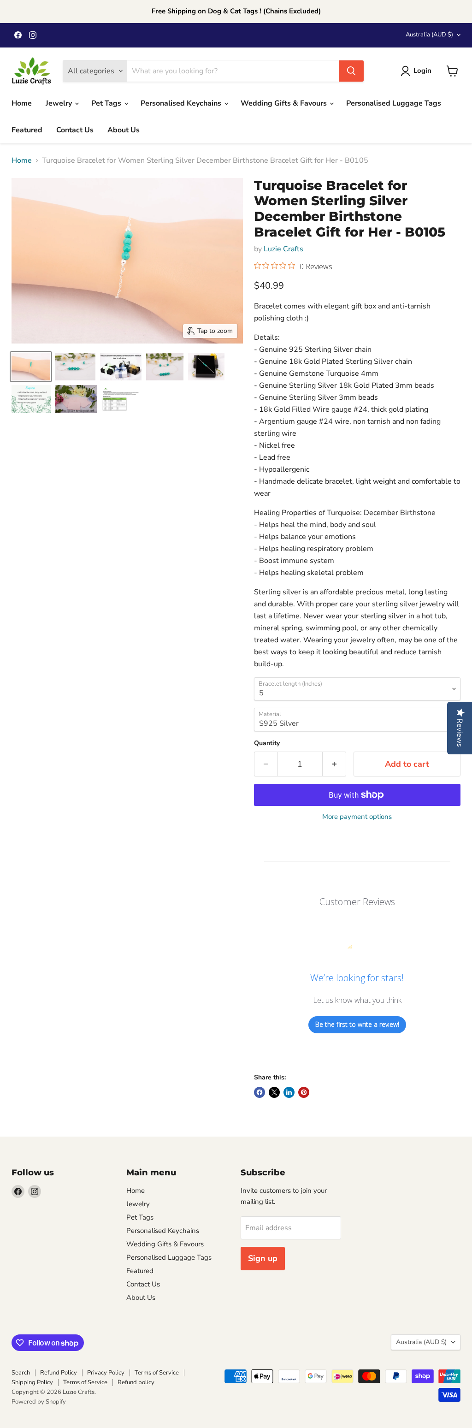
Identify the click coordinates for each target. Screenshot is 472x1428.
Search (21, 1373)
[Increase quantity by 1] (334, 764)
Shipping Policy (32, 1382)
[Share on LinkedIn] (289, 1092)
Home (22, 103)
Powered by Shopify (39, 1402)
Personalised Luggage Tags (393, 103)
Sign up (262, 1258)
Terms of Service (157, 1373)
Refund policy (136, 1382)
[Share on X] (274, 1092)
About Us (123, 130)
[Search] (351, 71)
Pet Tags (107, 103)
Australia (429, 34)
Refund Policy (58, 1373)
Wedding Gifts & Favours (285, 103)
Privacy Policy (105, 1373)
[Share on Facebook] (259, 1092)
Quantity (267, 743)
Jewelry (60, 103)
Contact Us (75, 130)
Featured (27, 130)
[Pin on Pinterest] (303, 1092)
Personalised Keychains (182, 103)
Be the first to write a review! (357, 1024)
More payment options (357, 817)
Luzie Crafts (283, 249)
